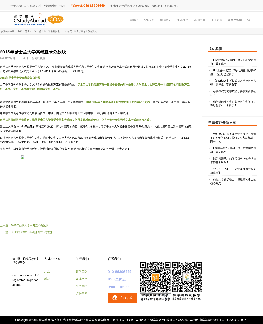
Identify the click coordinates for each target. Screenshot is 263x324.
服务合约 (81, 286)
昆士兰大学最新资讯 (49, 31)
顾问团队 (81, 271)
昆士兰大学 (30, 31)
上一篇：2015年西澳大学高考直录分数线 (24, 225)
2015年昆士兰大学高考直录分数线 (33, 52)
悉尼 (47, 279)
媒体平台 (81, 279)
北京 (47, 271)
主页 (20, 31)
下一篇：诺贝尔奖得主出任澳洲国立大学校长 (26, 232)
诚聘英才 (81, 293)
